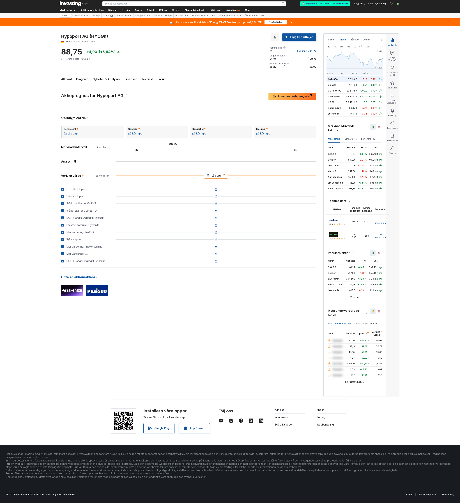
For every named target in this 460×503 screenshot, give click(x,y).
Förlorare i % (368, 139)
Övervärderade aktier (255, 15)
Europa (168, 15)
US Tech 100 (334, 90)
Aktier (65, 15)
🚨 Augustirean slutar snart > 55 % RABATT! (325, 3)
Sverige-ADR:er (143, 15)
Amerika (158, 15)
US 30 (331, 102)
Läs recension (380, 221)
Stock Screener (81, 15)
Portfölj (321, 417)
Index (343, 39)
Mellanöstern (181, 15)
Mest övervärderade (367, 323)
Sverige (96, 15)
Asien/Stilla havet (199, 15)
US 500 (332, 85)
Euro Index (333, 113)
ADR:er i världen (124, 15)
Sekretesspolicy (427, 494)
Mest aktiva (334, 139)
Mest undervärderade (339, 323)
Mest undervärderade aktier (343, 313)
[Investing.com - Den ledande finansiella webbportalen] (74, 3)
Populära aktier (339, 253)
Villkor (409, 494)
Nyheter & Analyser (106, 79)
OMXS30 (333, 79)
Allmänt (66, 79)
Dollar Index (334, 108)
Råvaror (354, 39)
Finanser (131, 79)
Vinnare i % (351, 139)
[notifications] (391, 3)
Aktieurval (215, 10)
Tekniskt (147, 79)
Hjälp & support (284, 424)
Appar (320, 409)
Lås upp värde (304, 51)
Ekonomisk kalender (195, 10)
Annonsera (281, 417)
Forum (162, 79)
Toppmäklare (337, 201)
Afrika (213, 15)
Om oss (279, 409)
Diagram (82, 79)
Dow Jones (334, 96)
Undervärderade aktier (230, 15)
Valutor (331, 39)
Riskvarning (448, 494)
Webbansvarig (325, 424)
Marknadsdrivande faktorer (341, 128)
